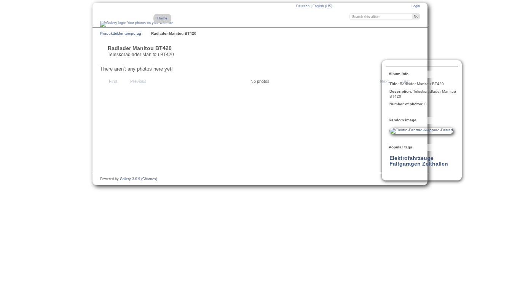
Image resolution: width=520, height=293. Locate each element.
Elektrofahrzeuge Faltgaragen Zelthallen (418, 161)
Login (416, 6)
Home (162, 18)
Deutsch (303, 6)
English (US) (322, 6)
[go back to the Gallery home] (136, 24)
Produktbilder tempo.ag (120, 33)
